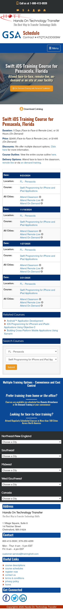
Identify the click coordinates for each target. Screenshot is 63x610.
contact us (10, 574)
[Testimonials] (18, 10)
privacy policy (12, 581)
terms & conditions (14, 578)
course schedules (14, 568)
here (53, 154)
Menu (55, 48)
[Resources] (39, 10)
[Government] (34, 10)
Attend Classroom (29, 197)
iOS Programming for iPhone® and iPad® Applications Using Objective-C (26, 325)
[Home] (44, 10)
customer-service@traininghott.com (20, 553)
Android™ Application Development (25, 320)
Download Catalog (33, 109)
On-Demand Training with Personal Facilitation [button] (32, 88)
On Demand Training (23, 405)
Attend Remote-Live (30, 200)
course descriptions (15, 565)
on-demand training (31, 162)
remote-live (8, 162)
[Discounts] (23, 10)
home (8, 584)
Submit (11, 367)
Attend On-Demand (30, 203)
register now (11, 571)
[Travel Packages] (28, 10)
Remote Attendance (49, 402)
